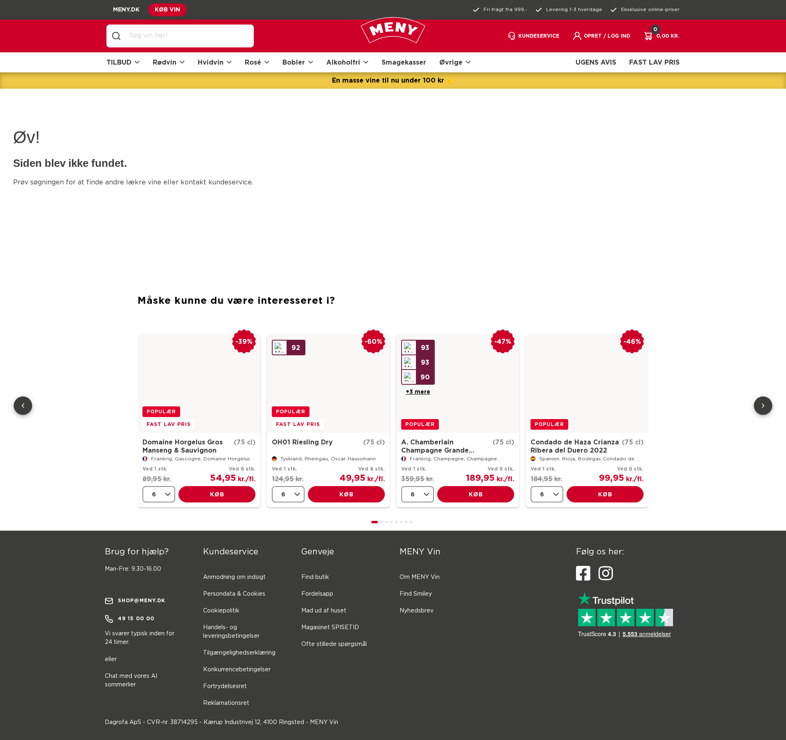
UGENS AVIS (596, 62)
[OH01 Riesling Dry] (328, 384)
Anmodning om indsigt (234, 577)
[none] (158, 494)
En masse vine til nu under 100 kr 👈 (393, 80)
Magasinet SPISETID (330, 627)
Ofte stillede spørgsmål (334, 644)
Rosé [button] (253, 62)
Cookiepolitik (221, 610)
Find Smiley (416, 594)
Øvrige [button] (451, 62)
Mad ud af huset (323, 610)
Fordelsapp (317, 594)
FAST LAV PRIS (654, 62)
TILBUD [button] (118, 62)
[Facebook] (583, 573)
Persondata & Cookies (234, 594)
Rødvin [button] (164, 62)
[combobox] (186, 36)
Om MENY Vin (420, 577)
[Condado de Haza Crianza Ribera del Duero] (587, 384)
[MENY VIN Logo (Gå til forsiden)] (393, 36)
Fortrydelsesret (225, 686)
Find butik (315, 577)
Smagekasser (404, 62)
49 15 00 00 (136, 618)
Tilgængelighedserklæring (239, 652)
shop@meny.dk (141, 600)
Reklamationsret (226, 703)
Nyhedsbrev (417, 610)
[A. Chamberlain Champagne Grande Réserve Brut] (457, 384)
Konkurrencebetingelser (237, 669)
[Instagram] (606, 573)
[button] (601, 36)
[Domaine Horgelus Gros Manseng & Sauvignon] (199, 384)
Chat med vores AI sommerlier (131, 680)
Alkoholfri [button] (343, 62)
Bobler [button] (293, 62)
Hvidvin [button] (211, 62)
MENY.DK (126, 9)
